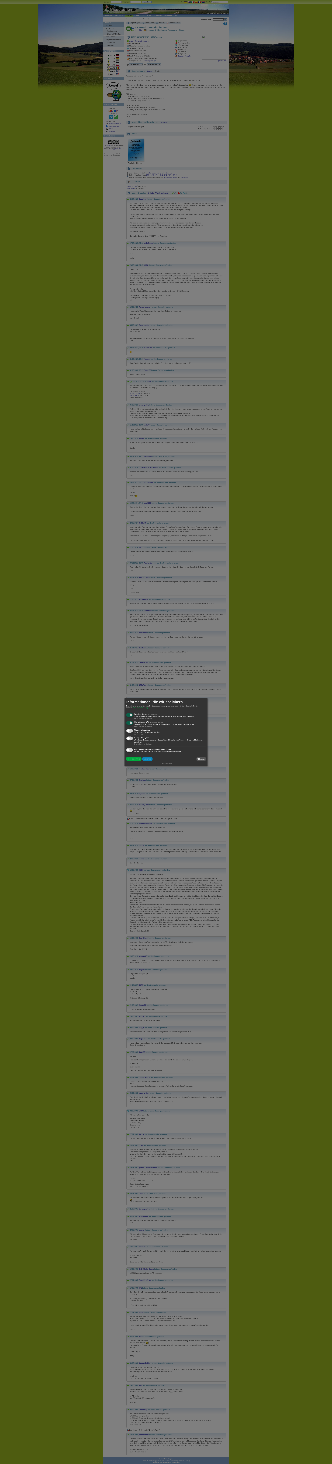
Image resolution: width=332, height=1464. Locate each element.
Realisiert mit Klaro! (166, 763)
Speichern (147, 759)
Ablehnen (201, 759)
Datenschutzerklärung (140, 708)
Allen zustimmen (134, 759)
